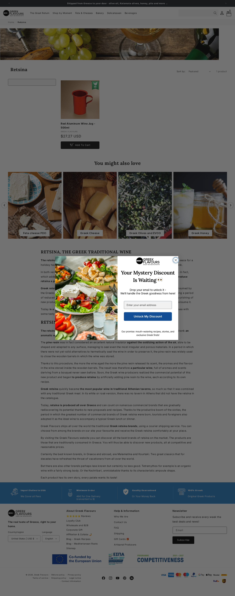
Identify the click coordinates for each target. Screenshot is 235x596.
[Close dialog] (176, 260)
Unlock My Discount (148, 316)
